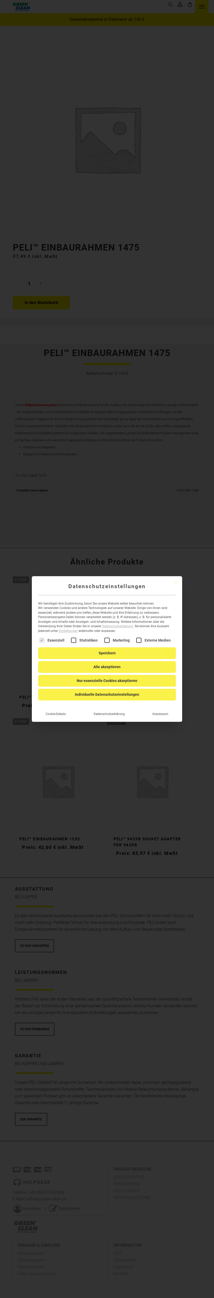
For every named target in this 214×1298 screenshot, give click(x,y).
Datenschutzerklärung (117, 626)
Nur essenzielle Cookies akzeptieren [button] (107, 681)
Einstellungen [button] (68, 631)
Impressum (160, 714)
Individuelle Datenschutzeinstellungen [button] (107, 694)
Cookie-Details (56, 714)
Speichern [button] (107, 653)
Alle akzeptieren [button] (107, 667)
